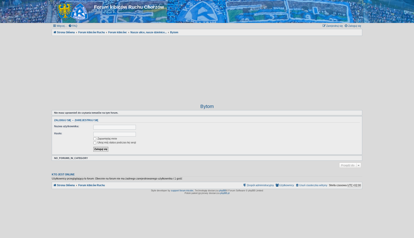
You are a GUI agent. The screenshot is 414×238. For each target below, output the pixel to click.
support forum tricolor (182, 190)
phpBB (222, 190)
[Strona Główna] (73, 11)
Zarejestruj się (86, 120)
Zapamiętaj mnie (107, 138)
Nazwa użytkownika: (66, 126)
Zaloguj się (62, 120)
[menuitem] (72, 26)
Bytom (207, 106)
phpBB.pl (224, 193)
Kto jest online (63, 174)
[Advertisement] (207, 67)
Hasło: (58, 133)
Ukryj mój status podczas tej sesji (116, 142)
